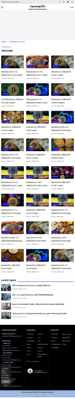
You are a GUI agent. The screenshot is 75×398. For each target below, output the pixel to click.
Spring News (66, 341)
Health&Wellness (43, 344)
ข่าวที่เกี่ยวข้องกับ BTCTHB (17, 41)
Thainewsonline (56, 344)
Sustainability (31, 341)
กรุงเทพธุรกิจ (66, 337)
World (29, 344)
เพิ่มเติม (6, 378)
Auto (39, 341)
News (28, 351)
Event (29, 354)
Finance (40, 334)
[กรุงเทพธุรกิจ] (37, 7)
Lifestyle (40, 347)
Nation (53, 341)
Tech (39, 337)
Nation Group (66, 334)
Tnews (64, 344)
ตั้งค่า (6, 385)
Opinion (40, 351)
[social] (59, 2)
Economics (30, 334)
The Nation (54, 334)
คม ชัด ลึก (54, 337)
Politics (29, 347)
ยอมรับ (6, 381)
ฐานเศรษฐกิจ (55, 347)
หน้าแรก (3, 41)
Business (30, 337)
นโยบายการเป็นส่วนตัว (42, 355)
